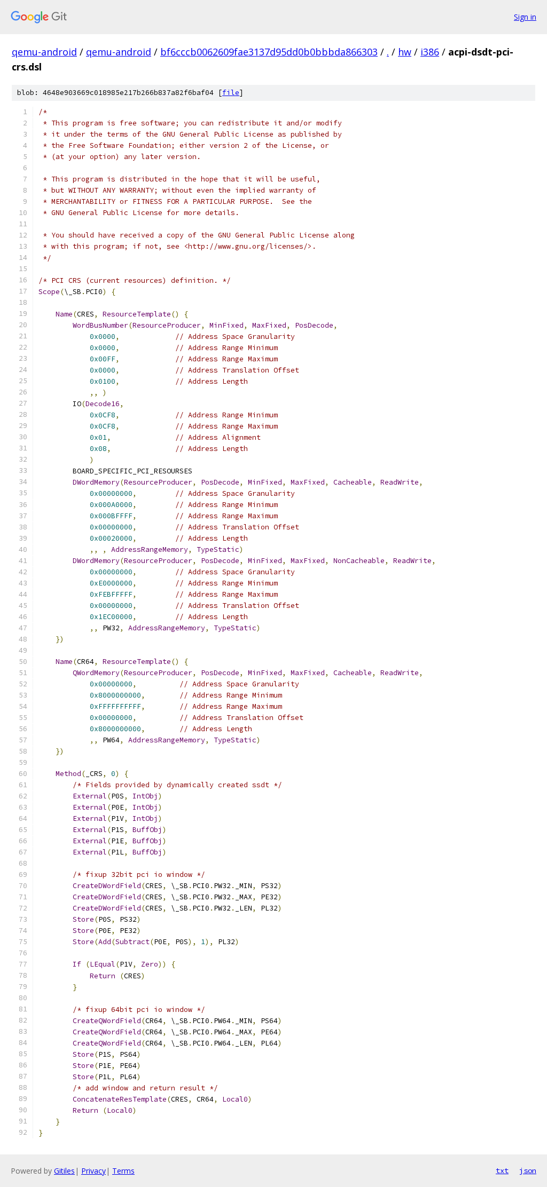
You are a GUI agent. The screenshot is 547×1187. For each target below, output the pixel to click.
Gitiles (64, 1171)
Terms (123, 1171)
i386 (429, 51)
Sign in (525, 17)
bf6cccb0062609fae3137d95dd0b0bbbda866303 (269, 51)
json (527, 1170)
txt (502, 1170)
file (230, 92)
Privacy (93, 1171)
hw (404, 51)
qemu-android (44, 51)
